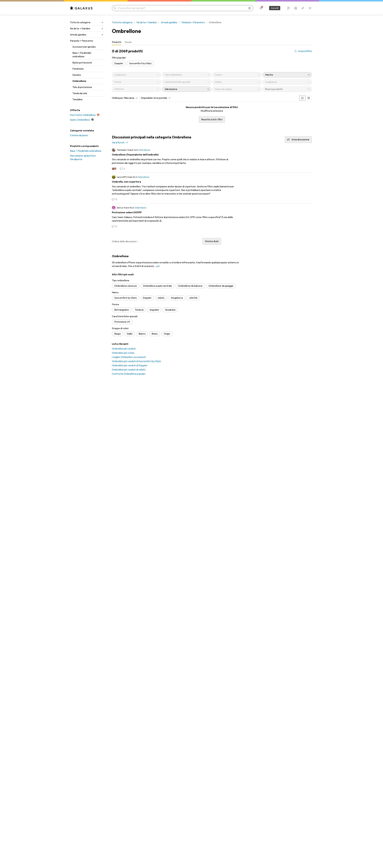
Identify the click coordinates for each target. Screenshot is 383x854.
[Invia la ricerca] (115, 8)
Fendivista (78, 68)
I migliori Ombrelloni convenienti (129, 357)
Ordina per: (118, 98)
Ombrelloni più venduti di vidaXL (129, 369)
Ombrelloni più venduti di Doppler (129, 365)
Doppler (118, 63)
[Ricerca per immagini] (249, 8)
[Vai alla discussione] (211, 159)
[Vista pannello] (302, 98)
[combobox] (130, 98)
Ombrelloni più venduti (124, 348)
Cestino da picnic (79, 135)
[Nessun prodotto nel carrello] (310, 8)
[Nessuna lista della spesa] (302, 8)
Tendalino (77, 99)
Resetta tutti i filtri (211, 119)
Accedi (274, 8)
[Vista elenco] (309, 98)
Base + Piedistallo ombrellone (81, 54)
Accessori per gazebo (84, 46)
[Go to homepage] (81, 8)
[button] (138, 241)
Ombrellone (79, 81)
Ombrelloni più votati (123, 352)
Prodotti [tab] (116, 42)
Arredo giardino (78, 34)
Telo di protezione (82, 87)
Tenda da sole (79, 93)
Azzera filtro (305, 51)
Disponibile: (147, 98)
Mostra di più (212, 241)
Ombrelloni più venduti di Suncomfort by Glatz (136, 361)
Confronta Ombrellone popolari (128, 373)
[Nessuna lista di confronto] (295, 8)
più (157, 266)
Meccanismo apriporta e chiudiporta (83, 157)
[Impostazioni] (261, 8)
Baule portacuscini (82, 62)
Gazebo (76, 74)
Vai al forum (118, 142)
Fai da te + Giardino (80, 28)
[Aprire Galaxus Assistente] (288, 8)
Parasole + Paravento (81, 40)
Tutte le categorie (80, 22)
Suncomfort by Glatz (140, 63)
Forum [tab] (128, 42)
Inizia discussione (300, 139)
